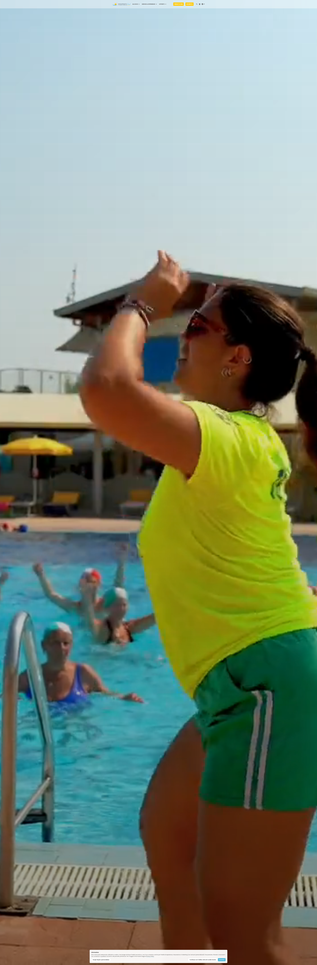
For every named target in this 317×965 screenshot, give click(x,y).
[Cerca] (197, 4)
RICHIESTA (189, 4)
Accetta (221, 959)
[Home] (121, 4)
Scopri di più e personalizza (101, 960)
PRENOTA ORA (178, 4)
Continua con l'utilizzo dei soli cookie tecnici (203, 960)
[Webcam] (200, 4)
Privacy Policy (150, 956)
